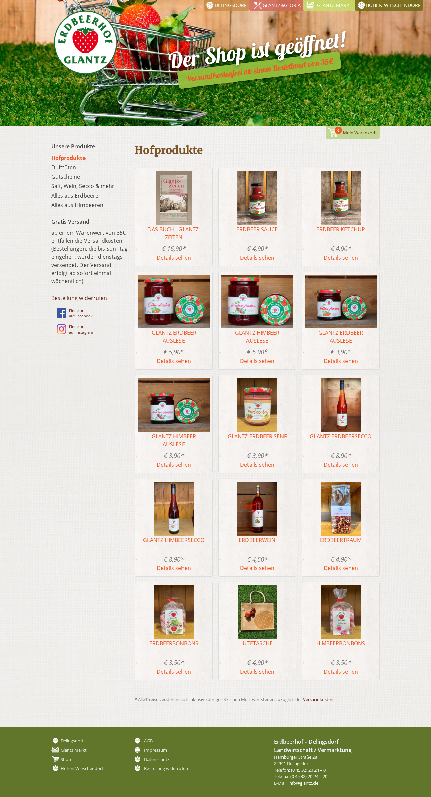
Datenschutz (156, 759)
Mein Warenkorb (357, 132)
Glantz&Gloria (282, 5)
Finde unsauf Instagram (81, 329)
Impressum (155, 750)
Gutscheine (65, 176)
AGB (148, 741)
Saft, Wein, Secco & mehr (82, 186)
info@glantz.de (303, 783)
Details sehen (174, 258)
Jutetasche (257, 643)
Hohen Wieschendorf (393, 5)
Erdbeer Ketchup (340, 229)
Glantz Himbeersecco (173, 540)
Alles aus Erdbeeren (76, 195)
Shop (66, 759)
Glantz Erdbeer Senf (257, 436)
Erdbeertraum (341, 540)
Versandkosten (318, 699)
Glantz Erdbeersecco (340, 436)
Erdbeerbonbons (173, 643)
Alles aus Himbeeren (77, 205)
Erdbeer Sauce (257, 229)
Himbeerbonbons (340, 643)
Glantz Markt (334, 5)
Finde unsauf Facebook (81, 313)
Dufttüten (63, 167)
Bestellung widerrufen (79, 298)
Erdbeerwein (257, 540)
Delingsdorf (230, 5)
